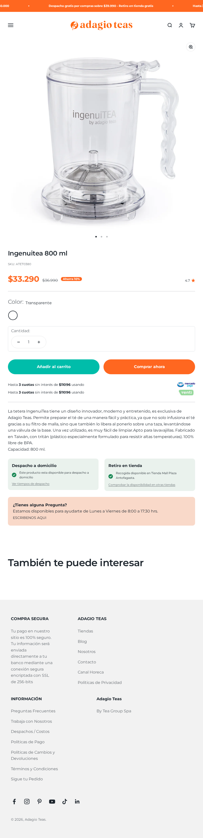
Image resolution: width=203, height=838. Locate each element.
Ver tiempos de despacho (31, 484)
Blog (82, 641)
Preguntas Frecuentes (33, 711)
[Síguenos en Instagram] (27, 801)
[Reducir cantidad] (18, 342)
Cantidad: (20, 330)
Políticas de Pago (28, 742)
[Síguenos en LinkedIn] (77, 801)
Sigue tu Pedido (27, 779)
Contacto (87, 662)
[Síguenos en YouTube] (52, 801)
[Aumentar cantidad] (39, 342)
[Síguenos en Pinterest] (39, 801)
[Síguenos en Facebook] (14, 801)
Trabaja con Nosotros (31, 721)
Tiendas (85, 631)
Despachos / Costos (30, 731)
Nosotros (87, 651)
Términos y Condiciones (34, 769)
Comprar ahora (149, 366)
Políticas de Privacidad (100, 682)
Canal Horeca (91, 672)
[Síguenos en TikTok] (64, 801)
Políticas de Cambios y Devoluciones (33, 755)
